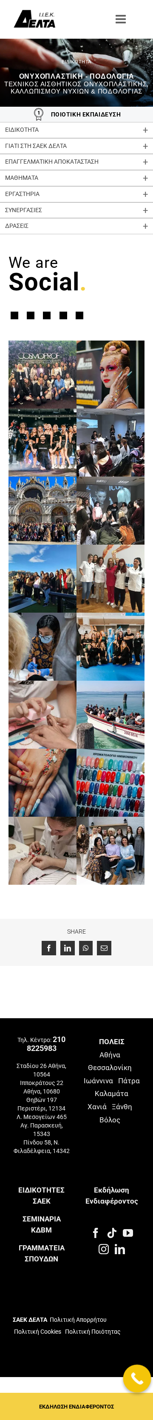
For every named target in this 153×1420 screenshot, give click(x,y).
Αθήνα (109, 1055)
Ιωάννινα (98, 1080)
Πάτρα (129, 1080)
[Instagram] (104, 1249)
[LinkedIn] (120, 1249)
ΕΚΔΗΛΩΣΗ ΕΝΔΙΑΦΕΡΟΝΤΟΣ (76, 1406)
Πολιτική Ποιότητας (92, 1331)
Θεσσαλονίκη (110, 1067)
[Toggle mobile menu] (122, 19)
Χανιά (97, 1106)
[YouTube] (128, 1233)
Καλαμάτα (111, 1093)
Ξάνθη (122, 1106)
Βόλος (109, 1120)
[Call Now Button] (137, 1379)
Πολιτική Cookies (37, 1331)
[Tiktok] (112, 1233)
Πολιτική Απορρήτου (78, 1319)
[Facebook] (96, 1233)
